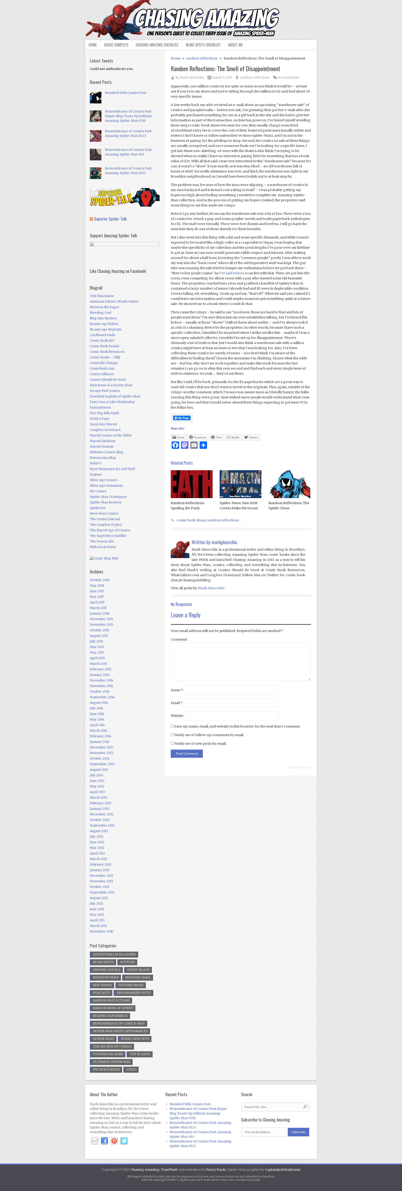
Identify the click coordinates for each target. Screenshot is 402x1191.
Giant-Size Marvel (103, 424)
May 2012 (97, 848)
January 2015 (99, 675)
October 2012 (100, 820)
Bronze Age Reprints (105, 329)
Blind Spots (103, 962)
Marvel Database (103, 441)
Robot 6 (95, 463)
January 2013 (100, 809)
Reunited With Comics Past (125, 93)
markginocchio (224, 542)
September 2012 (102, 825)
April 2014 (97, 725)
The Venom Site (102, 541)
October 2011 (99, 887)
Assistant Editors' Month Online (114, 302)
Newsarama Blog (103, 458)
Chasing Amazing (145, 1170)
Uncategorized (106, 1070)
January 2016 (99, 613)
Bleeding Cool (100, 313)
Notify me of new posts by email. (200, 743)
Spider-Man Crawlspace (108, 497)
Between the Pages (104, 307)
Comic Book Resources (107, 352)
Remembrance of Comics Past (119, 1024)
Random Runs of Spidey (113, 1008)
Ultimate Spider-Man (111, 1062)
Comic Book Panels (104, 346)
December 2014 (102, 680)
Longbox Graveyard (105, 430)
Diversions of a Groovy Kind (111, 385)
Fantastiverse (100, 408)
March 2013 (98, 798)
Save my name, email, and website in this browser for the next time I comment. (237, 726)
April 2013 (97, 792)
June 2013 (97, 781)
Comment (179, 639)
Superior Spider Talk (110, 218)
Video (131, 1070)
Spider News (103, 1039)
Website (177, 716)
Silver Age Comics (103, 480)
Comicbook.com (102, 369)
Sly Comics (98, 491)
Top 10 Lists (140, 1054)
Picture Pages (131, 985)
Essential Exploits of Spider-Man (115, 396)
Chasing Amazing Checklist (157, 45)
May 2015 (97, 653)
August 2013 (99, 770)
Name (177, 690)
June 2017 (97, 591)
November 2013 (101, 753)
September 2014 (102, 697)
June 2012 (97, 842)
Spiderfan (97, 508)
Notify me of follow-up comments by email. (209, 735)
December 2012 (102, 814)
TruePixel (169, 1170)
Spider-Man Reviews (105, 502)
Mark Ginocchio (192, 77)
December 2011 (101, 876)
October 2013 (100, 759)
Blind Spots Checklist (203, 45)
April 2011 (97, 920)
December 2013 (102, 747)
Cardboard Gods (102, 335)
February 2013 (100, 803)
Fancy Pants (216, 1170)
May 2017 (97, 597)
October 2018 (100, 580)
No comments (288, 77)
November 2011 (101, 881)
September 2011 (102, 892)
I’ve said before (231, 273)
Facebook (104, 1141)
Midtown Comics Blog (106, 452)
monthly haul (138, 977)
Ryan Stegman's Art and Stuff (112, 469)
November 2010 (101, 931)
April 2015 (97, 658)
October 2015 (99, 630)
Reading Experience (110, 1016)
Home (93, 45)
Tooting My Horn (108, 1054)
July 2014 (96, 708)
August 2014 (99, 703)
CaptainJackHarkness (282, 1170)
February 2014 (100, 736)
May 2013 (97, 786)
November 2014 (101, 686)
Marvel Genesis (102, 447)
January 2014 (100, 742)
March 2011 (98, 926)
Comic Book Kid (102, 341)
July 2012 (96, 837)
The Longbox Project (106, 525)
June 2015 (97, 647)
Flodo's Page (100, 419)
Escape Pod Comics (105, 391)
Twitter (124, 1141)
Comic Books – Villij (105, 357)
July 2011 (96, 904)
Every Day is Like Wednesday (112, 402)
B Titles (127, 962)
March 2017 (98, 608)
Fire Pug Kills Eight (104, 413)
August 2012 (99, 831)
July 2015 (96, 641)
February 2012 (100, 865)
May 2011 (97, 915)
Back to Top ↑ (300, 767)
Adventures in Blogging (114, 954)
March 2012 (98, 859)
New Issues (102, 985)
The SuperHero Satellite (108, 536)
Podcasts (101, 993)
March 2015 (98, 664)
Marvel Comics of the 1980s (110, 435)
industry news (106, 977)
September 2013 (102, 764)
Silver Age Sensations (106, 486)
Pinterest (114, 1141)
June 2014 (97, 714)
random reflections (201, 58)
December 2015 (101, 619)
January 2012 (100, 870)
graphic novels (107, 970)
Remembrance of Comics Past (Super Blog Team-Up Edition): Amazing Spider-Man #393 (128, 116)
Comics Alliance (102, 374)
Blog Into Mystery (103, 318)
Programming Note (134, 993)
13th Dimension (102, 296)
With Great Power (103, 547)
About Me (235, 45)
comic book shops (191, 520)
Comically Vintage (104, 363)
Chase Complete (116, 45)
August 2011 (99, 898)
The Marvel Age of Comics (110, 530)
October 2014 (100, 692)
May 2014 (97, 719)
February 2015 (100, 669)
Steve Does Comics (104, 514)
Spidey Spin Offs (135, 1039)
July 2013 (96, 775)
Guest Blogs (138, 970)
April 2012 (97, 853)
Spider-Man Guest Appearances (120, 1031)
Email (177, 703)
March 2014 (98, 731)
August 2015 (99, 636)
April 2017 (97, 602)
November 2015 (101, 625)
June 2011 (97, 909)
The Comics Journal (105, 519)
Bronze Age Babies (104, 324)
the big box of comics (112, 1047)
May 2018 (97, 586)
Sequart (96, 474)
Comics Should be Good (108, 380)
